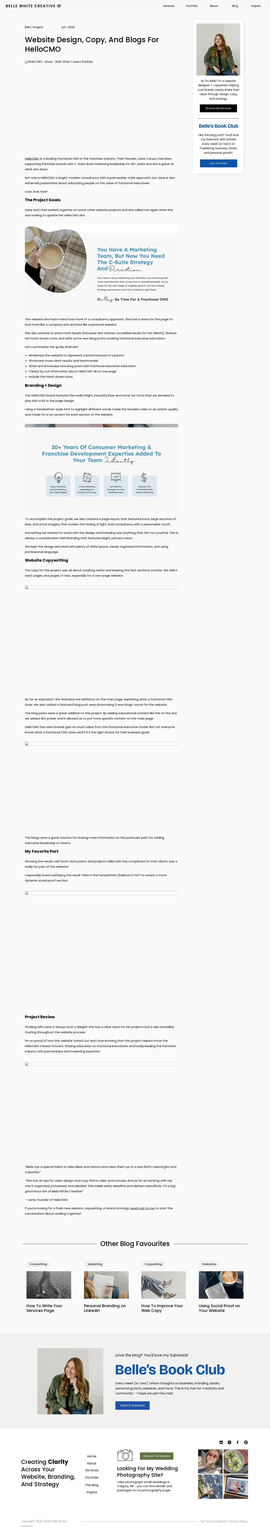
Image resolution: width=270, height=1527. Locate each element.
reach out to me (142, 1208)
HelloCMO (32, 158)
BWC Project (34, 27)
